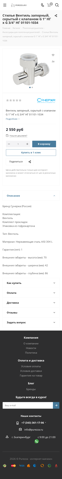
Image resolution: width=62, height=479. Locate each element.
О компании (31, 343)
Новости (31, 348)
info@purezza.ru (33, 429)
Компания (31, 337)
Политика (31, 352)
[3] (14, 100)
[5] (20, 100)
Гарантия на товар (31, 375)
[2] (10, 100)
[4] (17, 100)
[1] (7, 100)
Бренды (31, 389)
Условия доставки (31, 370)
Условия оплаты (31, 366)
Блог (31, 383)
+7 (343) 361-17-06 (32, 422)
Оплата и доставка (31, 360)
